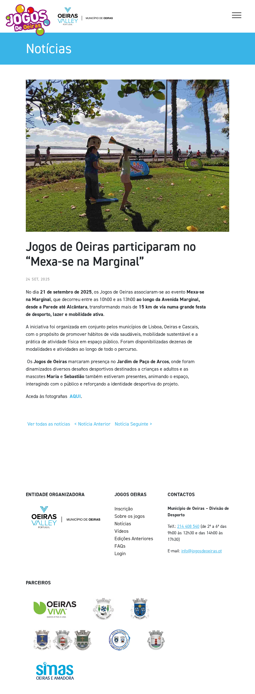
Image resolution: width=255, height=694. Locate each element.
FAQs (119, 546)
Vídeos (121, 531)
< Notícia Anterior (92, 424)
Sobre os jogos (129, 516)
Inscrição (123, 508)
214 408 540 (188, 526)
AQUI (75, 396)
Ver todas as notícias (48, 424)
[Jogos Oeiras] (28, 20)
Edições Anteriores (133, 538)
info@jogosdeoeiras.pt (201, 551)
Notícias (122, 523)
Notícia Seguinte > (133, 424)
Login (120, 553)
